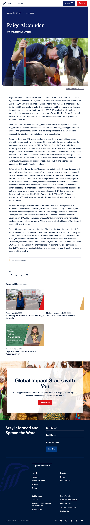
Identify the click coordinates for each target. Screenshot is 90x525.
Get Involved (37, 496)
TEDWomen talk (30, 151)
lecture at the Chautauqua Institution (49, 154)
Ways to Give (37, 509)
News (62, 477)
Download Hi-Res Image (75, 88)
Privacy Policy (65, 503)
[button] (69, 3)
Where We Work (38, 481)
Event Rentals (65, 496)
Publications (65, 481)
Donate (82, 3)
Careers (35, 500)
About (34, 488)
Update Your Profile (42, 466)
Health (34, 473)
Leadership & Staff (14, 13)
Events (63, 473)
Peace (34, 477)
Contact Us (64, 511)
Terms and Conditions (68, 507)
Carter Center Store (68, 500)
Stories (35, 484)
